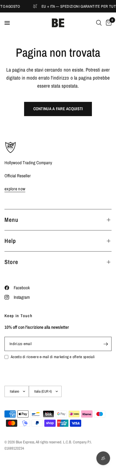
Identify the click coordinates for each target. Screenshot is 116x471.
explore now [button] (14, 188)
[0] (108, 22)
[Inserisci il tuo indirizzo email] (106, 344)
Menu (11, 220)
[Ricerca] (99, 22)
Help (10, 241)
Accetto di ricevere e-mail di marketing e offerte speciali (53, 356)
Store (11, 262)
